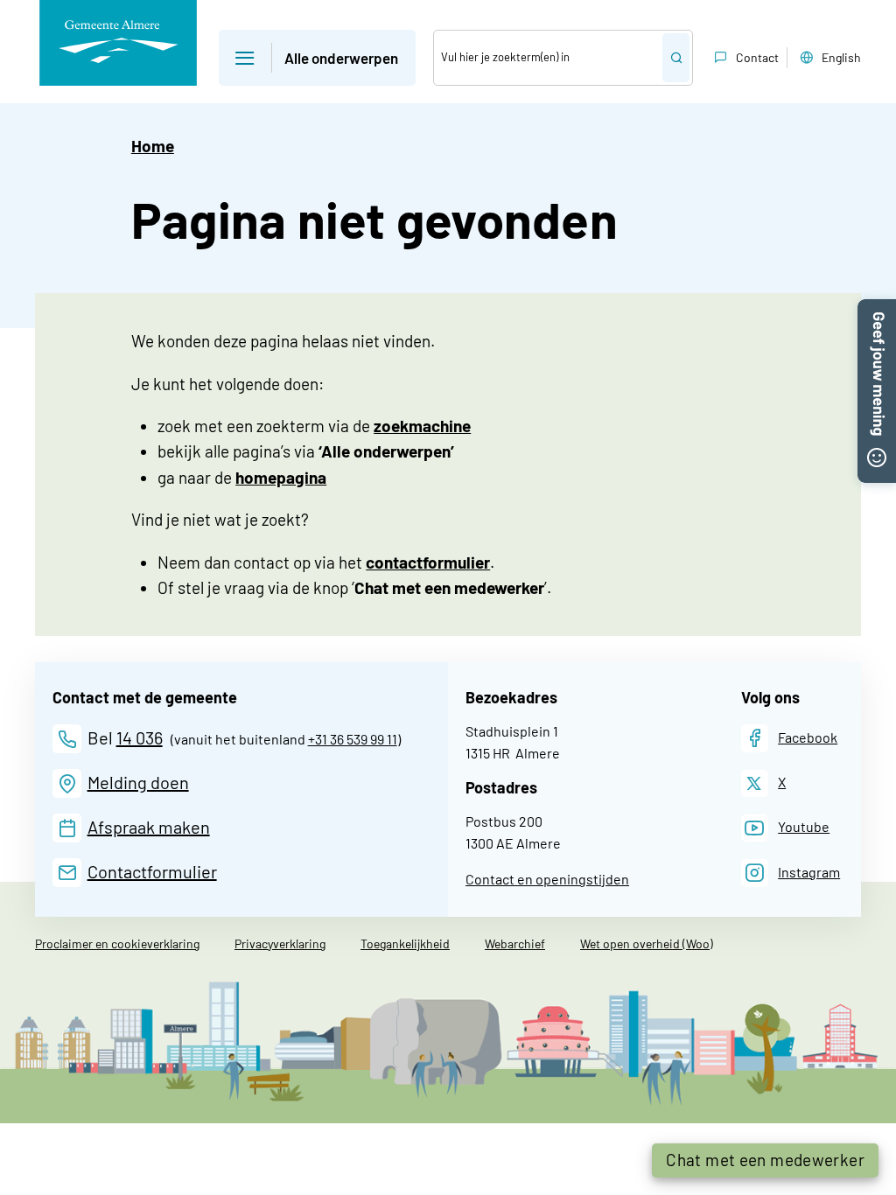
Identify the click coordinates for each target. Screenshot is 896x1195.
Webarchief (515, 943)
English (841, 57)
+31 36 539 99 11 (352, 738)
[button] (317, 58)
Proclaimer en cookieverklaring (117, 943)
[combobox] (549, 57)
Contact (757, 57)
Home (152, 146)
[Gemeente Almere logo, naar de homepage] (118, 43)
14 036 (139, 737)
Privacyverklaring (280, 943)
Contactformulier (152, 871)
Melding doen (138, 782)
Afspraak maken (149, 826)
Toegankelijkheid (405, 943)
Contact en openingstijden (547, 878)
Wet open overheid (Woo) (646, 943)
